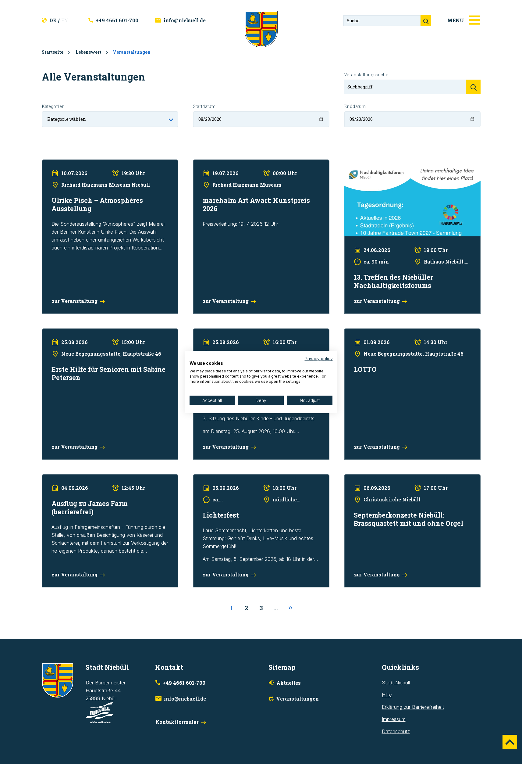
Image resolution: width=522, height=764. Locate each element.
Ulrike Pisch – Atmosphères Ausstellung (85, 163)
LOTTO (352, 332)
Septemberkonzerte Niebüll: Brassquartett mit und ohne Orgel (411, 478)
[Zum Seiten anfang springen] (509, 742)
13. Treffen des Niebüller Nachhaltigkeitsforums (396, 163)
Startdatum (204, 106)
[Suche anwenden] (473, 87)
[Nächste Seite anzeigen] (290, 608)
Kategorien (53, 106)
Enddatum (355, 106)
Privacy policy (319, 358)
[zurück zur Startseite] (261, 29)
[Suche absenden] (426, 20)
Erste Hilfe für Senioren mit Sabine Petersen (90, 332)
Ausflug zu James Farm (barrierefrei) (82, 478)
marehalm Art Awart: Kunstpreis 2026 (234, 163)
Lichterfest (204, 478)
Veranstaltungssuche (366, 74)
